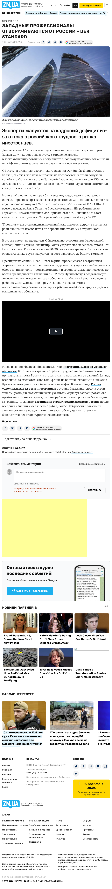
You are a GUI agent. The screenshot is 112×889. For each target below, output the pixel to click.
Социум (87, 821)
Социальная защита (39, 821)
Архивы (6, 765)
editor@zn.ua (32, 784)
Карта (5, 787)
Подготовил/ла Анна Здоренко (24, 439)
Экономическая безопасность (37, 836)
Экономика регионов (12, 843)
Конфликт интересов (39, 830)
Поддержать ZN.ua (91, 5)
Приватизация (9, 839)
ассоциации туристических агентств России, (67, 401)
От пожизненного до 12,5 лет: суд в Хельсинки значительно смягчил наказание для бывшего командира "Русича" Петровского (22, 740)
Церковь (60, 834)
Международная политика (15, 825)
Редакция (7, 770)
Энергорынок (8, 834)
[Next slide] (107, 13)
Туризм (86, 834)
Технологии (62, 825)
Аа (75, 5)
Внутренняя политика (13, 821)
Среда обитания (64, 830)
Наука (59, 821)
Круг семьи (88, 830)
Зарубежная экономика (41, 825)
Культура (60, 839)
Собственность (90, 839)
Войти (67, 5)
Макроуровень (9, 830)
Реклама (6, 774)
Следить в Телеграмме (32, 590)
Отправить (94, 490)
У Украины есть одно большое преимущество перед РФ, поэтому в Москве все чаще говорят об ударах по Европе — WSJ (71, 740)
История (87, 825)
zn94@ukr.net (63, 777)
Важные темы (11, 13)
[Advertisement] (44, 528)
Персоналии (35, 842)
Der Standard (76, 170)
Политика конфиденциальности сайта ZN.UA (24, 877)
